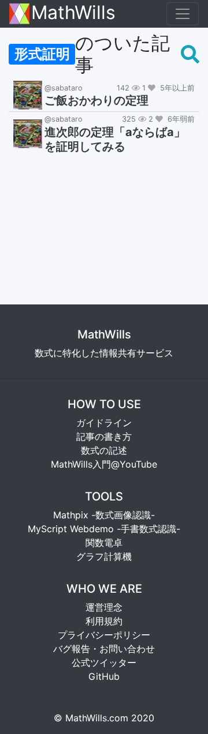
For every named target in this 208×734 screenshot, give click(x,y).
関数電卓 (104, 542)
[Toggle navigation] (182, 13)
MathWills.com (96, 718)
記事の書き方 (104, 436)
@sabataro (63, 88)
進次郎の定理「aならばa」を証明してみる (114, 139)
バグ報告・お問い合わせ (104, 648)
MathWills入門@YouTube (104, 464)
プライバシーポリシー (104, 635)
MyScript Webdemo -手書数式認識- (104, 528)
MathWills (73, 13)
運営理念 (104, 607)
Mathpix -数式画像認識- (104, 515)
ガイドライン (104, 422)
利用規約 (104, 621)
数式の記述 (104, 450)
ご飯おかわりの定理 (96, 100)
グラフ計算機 (104, 556)
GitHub (104, 676)
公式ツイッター (104, 662)
